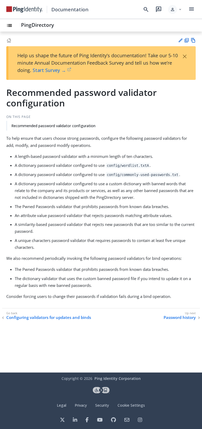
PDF (186, 40)
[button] (175, 9)
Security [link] (102, 405)
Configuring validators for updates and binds (48, 317)
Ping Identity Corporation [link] (117, 378)
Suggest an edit (180, 40)
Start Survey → (49, 70)
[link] (24, 9)
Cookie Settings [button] (131, 405)
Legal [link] (61, 405)
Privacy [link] (81, 405)
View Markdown (193, 40)
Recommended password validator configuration (53, 125)
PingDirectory (37, 25)
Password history (180, 317)
